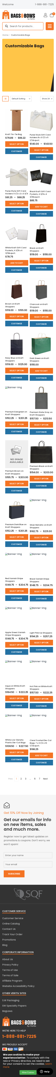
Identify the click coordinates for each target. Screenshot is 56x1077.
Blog (4, 945)
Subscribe (14, 874)
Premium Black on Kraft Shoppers (41, 467)
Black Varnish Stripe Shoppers (39, 580)
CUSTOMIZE (16, 151)
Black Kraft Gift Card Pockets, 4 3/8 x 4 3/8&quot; (40, 194)
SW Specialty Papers (14, 1005)
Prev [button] (10, 778)
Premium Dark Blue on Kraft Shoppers (15, 526)
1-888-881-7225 (44, 4)
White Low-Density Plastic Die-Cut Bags (15, 741)
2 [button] (21, 778)
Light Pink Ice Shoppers (41, 632)
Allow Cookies (28, 1072)
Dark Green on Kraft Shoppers (39, 359)
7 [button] (39, 778)
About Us (7, 959)
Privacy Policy (10, 964)
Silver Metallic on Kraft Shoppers (41, 526)
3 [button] (25, 778)
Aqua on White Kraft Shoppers (15, 687)
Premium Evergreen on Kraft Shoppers (16, 413)
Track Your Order (12, 934)
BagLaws (7, 1011)
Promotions (9, 939)
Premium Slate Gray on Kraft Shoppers (41, 413)
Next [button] (45, 778)
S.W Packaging (10, 1000)
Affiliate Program (12, 980)
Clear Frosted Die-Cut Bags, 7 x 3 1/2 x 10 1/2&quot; (41, 743)
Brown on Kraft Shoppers (12, 305)
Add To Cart (41, 206)
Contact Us (9, 929)
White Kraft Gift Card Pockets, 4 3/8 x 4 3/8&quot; (15, 250)
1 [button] (16, 778)
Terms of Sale (10, 975)
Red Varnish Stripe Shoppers (14, 580)
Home (6, 35)
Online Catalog (11, 923)
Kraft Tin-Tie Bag (13, 134)
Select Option (17, 144)
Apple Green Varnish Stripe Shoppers (15, 633)
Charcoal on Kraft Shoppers (39, 305)
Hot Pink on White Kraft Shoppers (41, 687)
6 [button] (35, 778)
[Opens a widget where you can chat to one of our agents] (45, 1072)
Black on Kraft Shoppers (37, 249)
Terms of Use (10, 970)
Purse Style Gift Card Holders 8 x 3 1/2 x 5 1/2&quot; (40, 137)
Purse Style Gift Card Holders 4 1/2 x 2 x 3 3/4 (16, 192)
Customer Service (12, 918)
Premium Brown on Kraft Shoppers (14, 472)
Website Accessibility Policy (18, 986)
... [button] (30, 778)
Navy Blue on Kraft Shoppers (14, 359)
